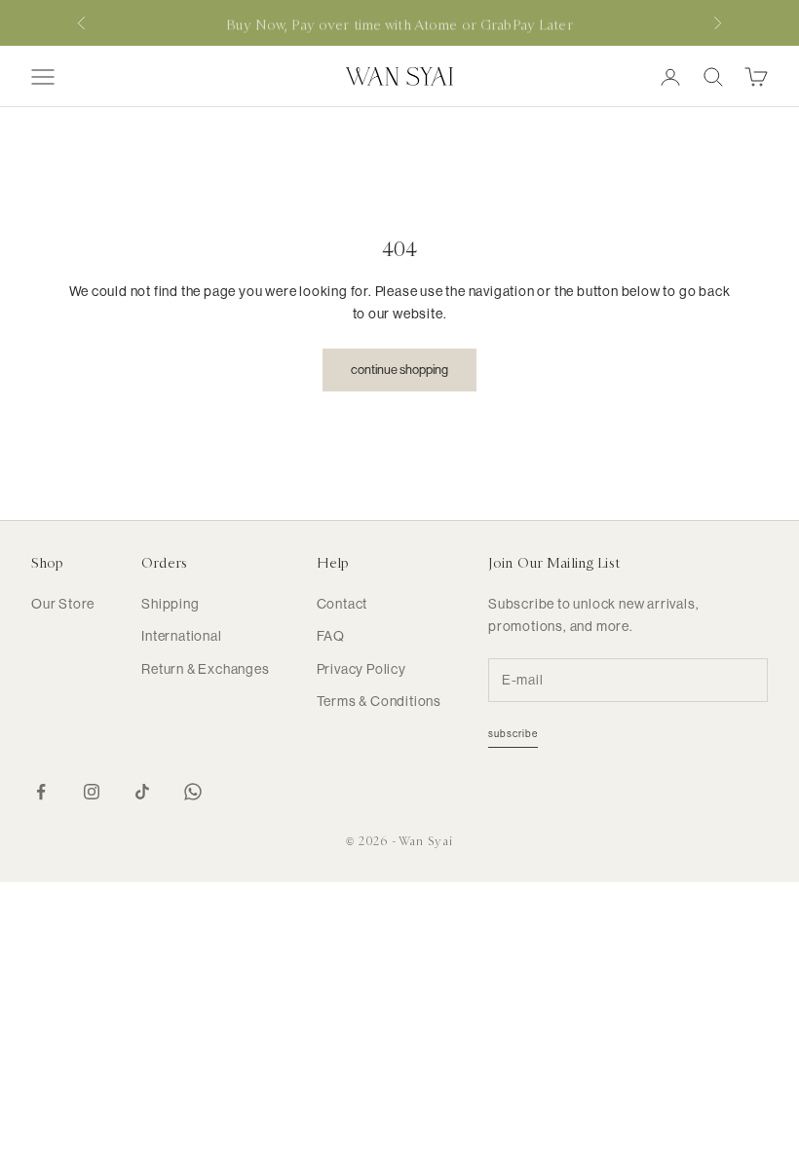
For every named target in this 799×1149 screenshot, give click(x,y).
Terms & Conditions (379, 701)
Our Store (63, 604)
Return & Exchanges (205, 669)
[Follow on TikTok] (142, 791)
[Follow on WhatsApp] (193, 791)
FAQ (331, 636)
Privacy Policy (361, 669)
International (181, 636)
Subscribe (513, 733)
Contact (342, 604)
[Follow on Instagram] (91, 791)
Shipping (170, 604)
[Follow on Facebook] (41, 791)
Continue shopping (399, 369)
